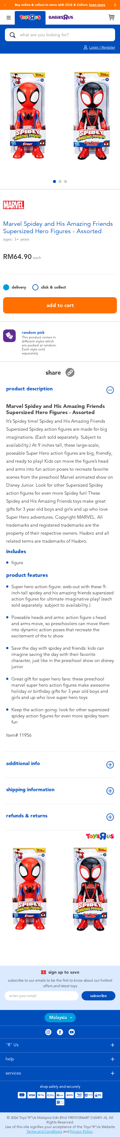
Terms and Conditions (44, 1131)
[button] (115, 4)
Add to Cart (60, 305)
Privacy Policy (81, 1131)
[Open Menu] (8, 17)
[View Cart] (111, 17)
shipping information (30, 789)
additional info (23, 763)
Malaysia (58, 1017)
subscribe (98, 996)
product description (29, 389)
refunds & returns (26, 816)
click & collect (53, 287)
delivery (19, 287)
